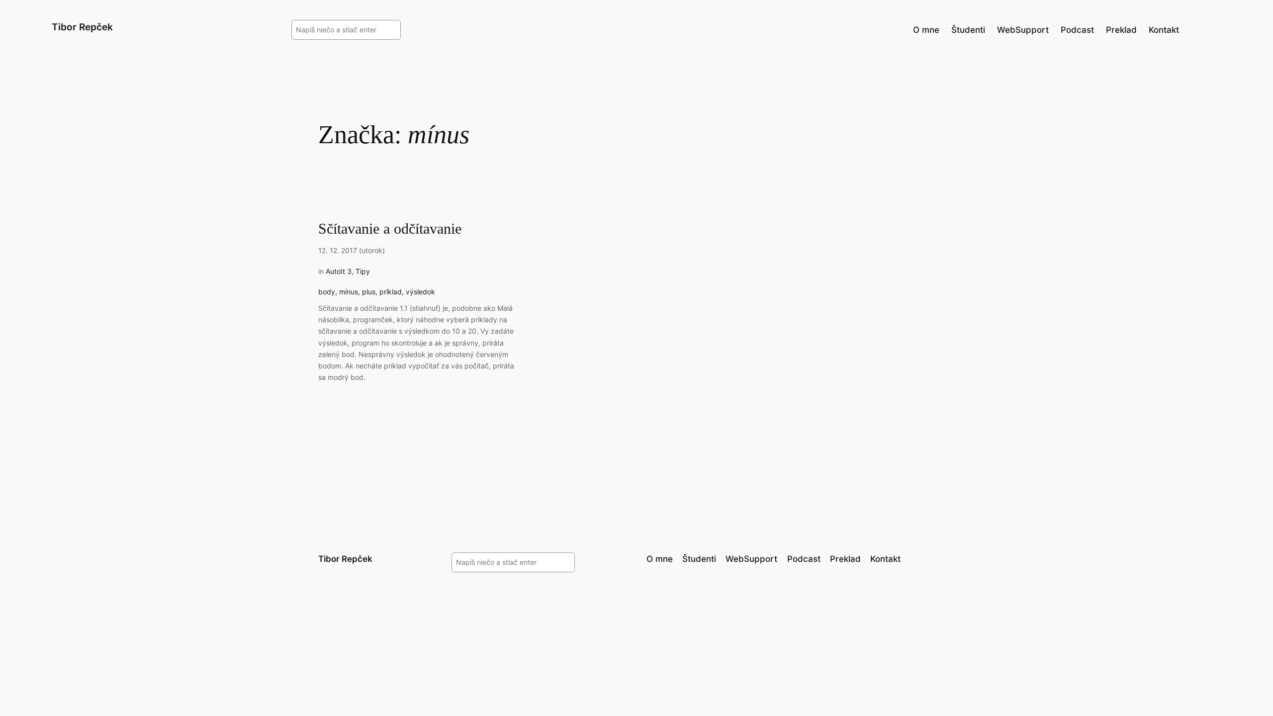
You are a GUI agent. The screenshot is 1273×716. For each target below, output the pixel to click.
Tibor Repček (82, 27)
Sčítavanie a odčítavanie (389, 229)
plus (368, 291)
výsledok (420, 291)
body (326, 291)
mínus (348, 291)
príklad (390, 291)
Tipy (363, 271)
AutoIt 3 (339, 271)
